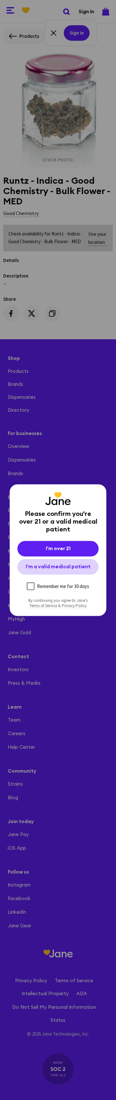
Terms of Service (43, 605)
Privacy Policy (74, 605)
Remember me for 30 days (63, 586)
